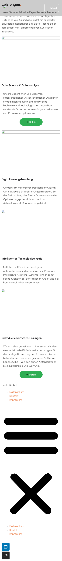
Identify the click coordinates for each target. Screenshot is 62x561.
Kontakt (13, 395)
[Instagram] (6, 555)
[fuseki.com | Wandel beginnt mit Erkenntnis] (12, 8)
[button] (31, 465)
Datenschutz (16, 391)
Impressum (15, 399)
